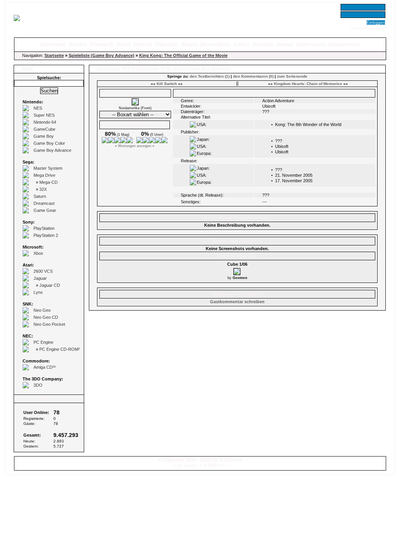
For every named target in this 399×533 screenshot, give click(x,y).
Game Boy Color (49, 143)
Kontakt (263, 44)
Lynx (38, 292)
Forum (78, 44)
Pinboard (101, 44)
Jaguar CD (49, 285)
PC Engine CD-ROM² (59, 349)
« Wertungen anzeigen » (134, 146)
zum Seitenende (292, 76)
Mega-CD (48, 182)
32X (43, 189)
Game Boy (43, 136)
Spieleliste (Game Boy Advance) (101, 55)
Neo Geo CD (45, 317)
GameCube (44, 129)
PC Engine (43, 342)
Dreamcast (44, 203)
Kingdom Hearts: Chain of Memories (308, 84)
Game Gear (44, 210)
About (284, 44)
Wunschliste (215, 44)
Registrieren (344, 44)
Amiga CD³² (44, 367)
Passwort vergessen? (368, 28)
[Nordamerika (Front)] (135, 103)
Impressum (310, 44)
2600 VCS (43, 271)
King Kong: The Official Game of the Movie (183, 55)
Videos (142, 44)
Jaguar (40, 278)
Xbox (38, 253)
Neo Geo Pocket (49, 324)
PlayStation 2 (45, 235)
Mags (189, 44)
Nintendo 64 (44, 122)
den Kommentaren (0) (253, 76)
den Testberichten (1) (210, 76)
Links (241, 44)
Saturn (39, 196)
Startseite (53, 44)
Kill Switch (167, 84)
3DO (38, 385)
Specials (166, 44)
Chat (123, 44)
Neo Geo (42, 310)
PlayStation (44, 228)
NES (37, 108)
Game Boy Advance (52, 150)
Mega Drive (44, 175)
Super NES (44, 115)
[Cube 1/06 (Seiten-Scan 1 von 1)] (237, 270)
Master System (48, 168)
